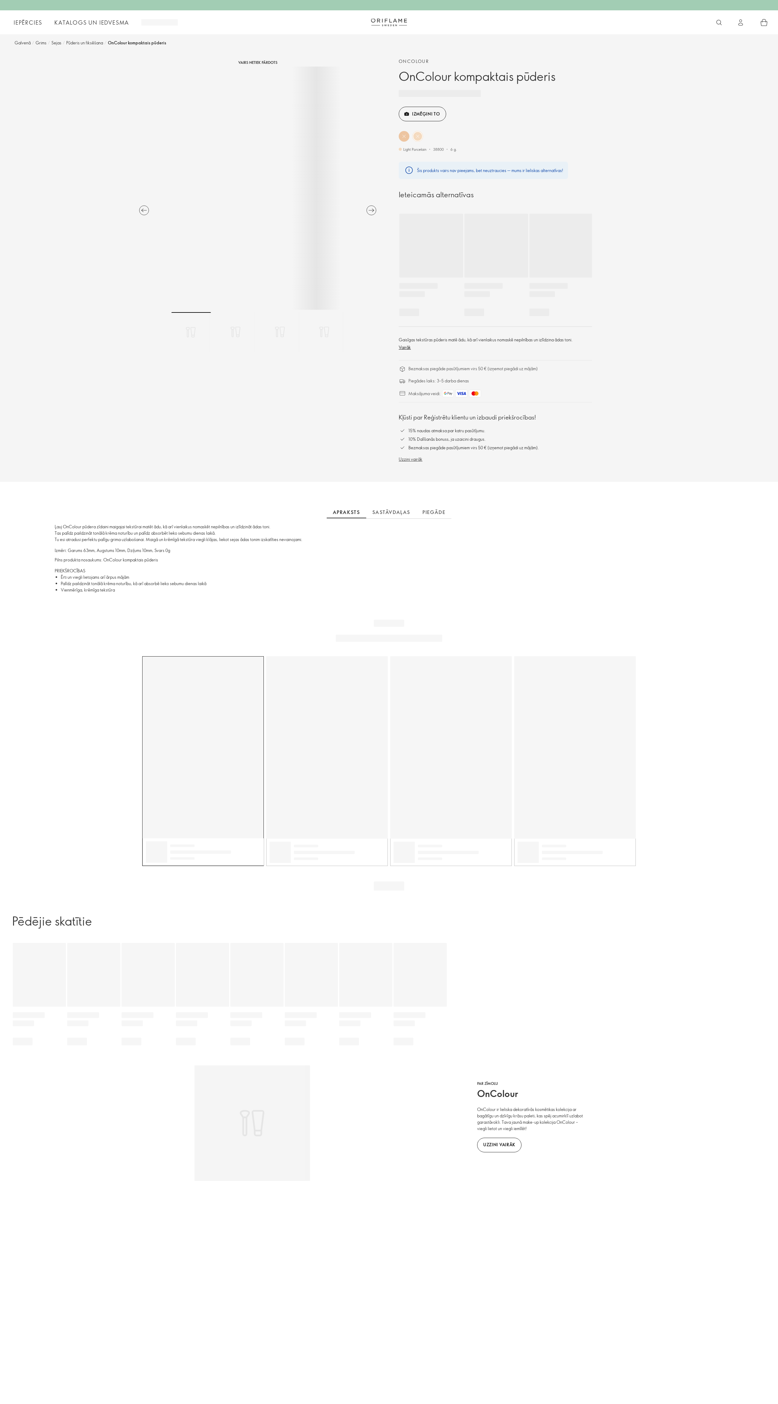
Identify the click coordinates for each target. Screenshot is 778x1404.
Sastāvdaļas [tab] (391, 512)
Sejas (56, 43)
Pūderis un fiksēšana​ (84, 43)
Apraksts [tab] (346, 512)
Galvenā (23, 43)
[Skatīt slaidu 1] (191, 332)
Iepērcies (28, 22)
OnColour (414, 61)
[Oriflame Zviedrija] (389, 22)
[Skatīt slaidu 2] (235, 332)
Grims (41, 43)
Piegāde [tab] (433, 512)
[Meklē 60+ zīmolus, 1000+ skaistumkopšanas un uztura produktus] (719, 22)
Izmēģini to (426, 114)
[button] (404, 136)
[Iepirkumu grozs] (764, 22)
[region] (257, 188)
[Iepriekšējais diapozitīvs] (144, 210)
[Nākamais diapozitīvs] (371, 210)
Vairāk (405, 347)
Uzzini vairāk (410, 459)
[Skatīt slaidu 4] (324, 332)
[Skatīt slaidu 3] (280, 332)
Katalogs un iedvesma (91, 22)
